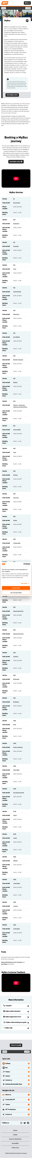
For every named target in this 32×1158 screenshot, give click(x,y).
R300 (14, 720)
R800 (14, 834)
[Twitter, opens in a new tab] (24, 1123)
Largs (14, 452)
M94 (14, 630)
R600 (14, 788)
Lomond (15, 906)
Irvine (14, 269)
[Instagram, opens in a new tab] (21, 1123)
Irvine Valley (16, 770)
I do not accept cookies (16, 592)
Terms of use (15, 1147)
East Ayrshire (16, 202)
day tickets (4, 964)
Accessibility (15, 1143)
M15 (14, 333)
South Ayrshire (17, 291)
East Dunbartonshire (18, 792)
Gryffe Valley (16, 929)
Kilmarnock (16, 314)
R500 (14, 766)
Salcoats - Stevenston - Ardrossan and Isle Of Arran (20, 406)
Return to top (15, 1045)
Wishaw (15, 382)
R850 (14, 857)
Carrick (15, 815)
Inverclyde (16, 246)
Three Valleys (16, 883)
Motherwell (16, 679)
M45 (14, 471)
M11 (14, 242)
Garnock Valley (17, 429)
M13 (14, 287)
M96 (14, 652)
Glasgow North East (18, 611)
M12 (14, 265)
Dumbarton (16, 223)
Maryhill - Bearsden (18, 359)
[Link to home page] (4, 3)
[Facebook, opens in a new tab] (28, 1123)
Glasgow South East (18, 634)
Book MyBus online (12, 95)
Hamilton (15, 656)
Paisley (15, 520)
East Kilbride (16, 337)
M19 (14, 378)
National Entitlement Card (8, 962)
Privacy (15, 1130)
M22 (14, 401)
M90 (14, 539)
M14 (14, 310)
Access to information (15, 1139)
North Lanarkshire (18, 747)
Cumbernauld (16, 543)
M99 (14, 698)
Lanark (15, 838)
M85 (14, 516)
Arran (14, 724)
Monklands (16, 702)
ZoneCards (19, 962)
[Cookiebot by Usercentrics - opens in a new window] (23, 564)
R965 (14, 925)
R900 (14, 879)
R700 (14, 811)
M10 (14, 219)
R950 (14, 902)
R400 (14, 743)
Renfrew (15, 475)
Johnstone (16, 497)
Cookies (15, 1134)
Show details (24, 583)
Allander (15, 860)
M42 (14, 448)
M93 (14, 607)
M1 (14, 199)
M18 (14, 356)
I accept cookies (16, 588)
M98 (14, 675)
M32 (14, 425)
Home (4, 8)
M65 (14, 493)
